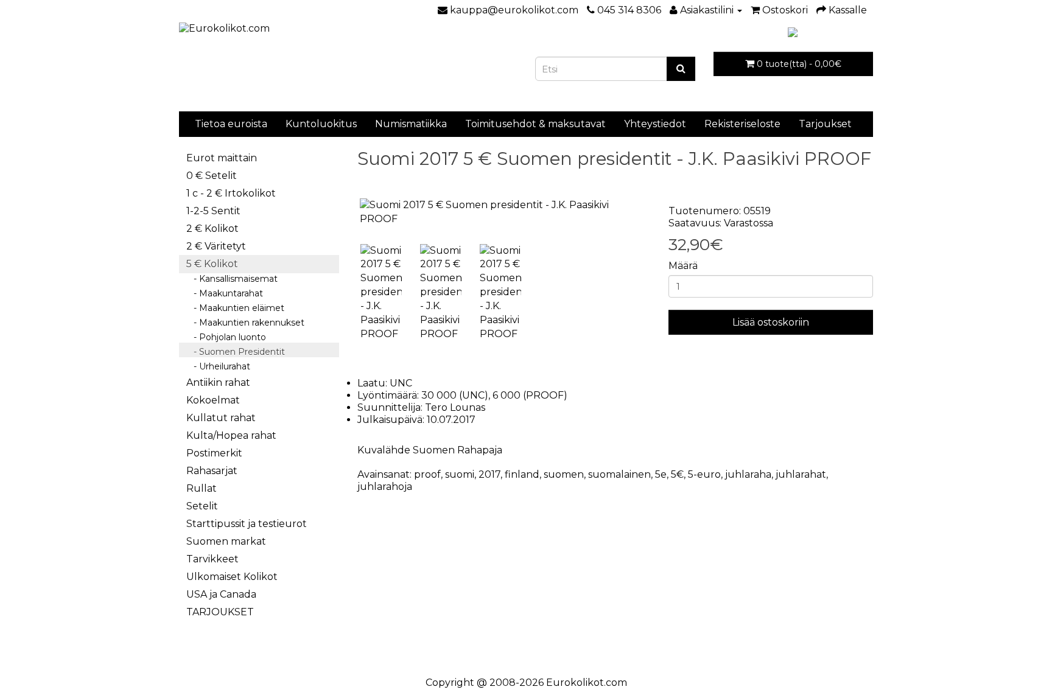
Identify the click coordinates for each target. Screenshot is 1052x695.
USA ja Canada (221, 594)
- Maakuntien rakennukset (245, 322)
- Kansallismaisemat (232, 278)
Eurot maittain (221, 158)
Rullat (201, 488)
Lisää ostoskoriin (770, 322)
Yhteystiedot (655, 124)
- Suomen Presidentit (235, 351)
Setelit (202, 506)
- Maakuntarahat (224, 293)
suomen (564, 474)
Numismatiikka (411, 124)
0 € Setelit (211, 175)
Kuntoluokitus (321, 124)
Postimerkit (214, 453)
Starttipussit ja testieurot (246, 523)
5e (661, 474)
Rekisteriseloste (742, 124)
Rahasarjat (211, 471)
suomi (459, 474)
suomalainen (619, 474)
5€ (677, 474)
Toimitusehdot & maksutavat (535, 124)
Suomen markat (226, 541)
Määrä (683, 265)
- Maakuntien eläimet (235, 307)
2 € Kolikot (212, 228)
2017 (489, 474)
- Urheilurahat (218, 366)
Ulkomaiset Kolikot (232, 576)
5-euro (704, 474)
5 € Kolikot (212, 264)
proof (427, 474)
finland (522, 474)
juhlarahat (801, 474)
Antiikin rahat (218, 382)
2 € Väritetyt (216, 246)
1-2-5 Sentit (213, 211)
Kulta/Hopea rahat (231, 435)
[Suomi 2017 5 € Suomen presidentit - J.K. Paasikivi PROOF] (504, 212)
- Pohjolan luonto (226, 337)
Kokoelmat (213, 400)
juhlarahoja (384, 486)
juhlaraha (748, 474)
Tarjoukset (825, 124)
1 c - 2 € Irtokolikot (231, 193)
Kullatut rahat (221, 418)
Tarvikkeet (212, 559)
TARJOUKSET (220, 612)
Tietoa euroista (231, 124)
